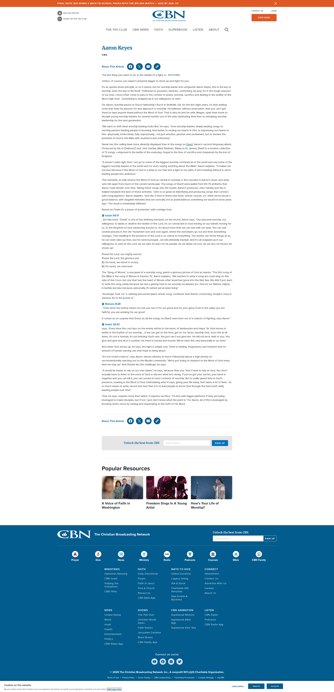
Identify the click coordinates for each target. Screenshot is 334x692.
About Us (210, 593)
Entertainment (113, 634)
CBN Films (110, 591)
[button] (110, 215)
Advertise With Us (215, 583)
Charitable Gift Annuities (180, 590)
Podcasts (210, 619)
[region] (167, 686)
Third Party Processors (184, 677)
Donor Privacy (144, 677)
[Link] (157, 66)
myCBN (220, 677)
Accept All (275, 686)
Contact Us (257, 11)
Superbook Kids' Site (183, 627)
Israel (107, 624)
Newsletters (212, 573)
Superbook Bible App (181, 621)
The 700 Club (116, 29)
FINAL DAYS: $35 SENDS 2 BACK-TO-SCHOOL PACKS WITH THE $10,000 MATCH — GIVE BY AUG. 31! (118, 3)
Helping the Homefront (111, 585)
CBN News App (113, 643)
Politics (108, 639)
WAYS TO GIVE (181, 569)
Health (108, 629)
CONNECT (211, 569)
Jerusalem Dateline (149, 632)
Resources (144, 593)
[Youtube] (154, 661)
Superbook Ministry (182, 614)
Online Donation (181, 573)
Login (274, 11)
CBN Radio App (214, 624)
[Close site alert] (275, 3)
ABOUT (214, 29)
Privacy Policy (128, 677)
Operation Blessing (115, 573)
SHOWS (143, 610)
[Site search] (226, 31)
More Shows (145, 637)
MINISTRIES (112, 569)
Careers (209, 588)
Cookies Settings (206, 677)
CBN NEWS (141, 29)
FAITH (158, 29)
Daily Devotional (148, 573)
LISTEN (198, 29)
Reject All (256, 686)
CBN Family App (147, 642)
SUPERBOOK (178, 29)
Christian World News (147, 621)
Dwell (189, 144)
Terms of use (113, 677)
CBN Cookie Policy (162, 677)
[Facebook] (130, 66)
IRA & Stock (178, 583)
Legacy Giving (179, 578)
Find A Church (146, 588)
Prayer (141, 578)
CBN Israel (110, 578)
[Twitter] (139, 66)
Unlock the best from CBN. (142, 443)
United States (112, 614)
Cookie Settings (238, 686)
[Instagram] (171, 661)
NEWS (108, 610)
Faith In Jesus (146, 583)
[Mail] (148, 66)
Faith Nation (145, 627)
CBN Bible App (147, 597)
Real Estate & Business (179, 598)
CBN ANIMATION (182, 610)
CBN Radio (211, 614)
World (107, 619)
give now (264, 17)
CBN (104, 55)
